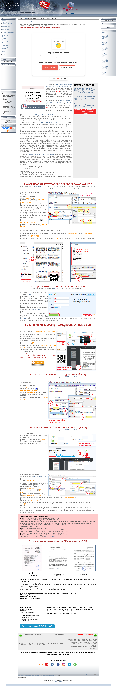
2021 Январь (104, 47)
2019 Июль (104, 32)
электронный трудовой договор (64, 674)
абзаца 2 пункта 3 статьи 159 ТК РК (41, 154)
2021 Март (104, 49)
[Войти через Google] (13, 128)
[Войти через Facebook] (8, 128)
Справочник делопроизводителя (8, 109)
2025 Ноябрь (104, 67)
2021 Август (104, 51)
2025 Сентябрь (105, 66)
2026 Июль (104, 73)
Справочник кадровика (6, 93)
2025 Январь (104, 63)
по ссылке (29, 294)
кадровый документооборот (88, 674)
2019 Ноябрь (104, 37)
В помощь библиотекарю (7, 100)
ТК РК (33, 675)
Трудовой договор (55, 674)
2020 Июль (104, 42)
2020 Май (104, 41)
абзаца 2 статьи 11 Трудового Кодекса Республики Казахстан (59, 102)
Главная (22, 12)
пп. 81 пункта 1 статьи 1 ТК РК (43, 115)
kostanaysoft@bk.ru (41, 600)
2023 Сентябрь (105, 60)
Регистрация (28, 12)
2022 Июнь (104, 55)
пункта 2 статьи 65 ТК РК (40, 130)
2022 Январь (104, 54)
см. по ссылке (50, 536)
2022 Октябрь (105, 57)
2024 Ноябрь (104, 62)
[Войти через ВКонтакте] (5, 128)
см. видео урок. (30, 240)
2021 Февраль (105, 48)
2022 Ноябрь (104, 59)
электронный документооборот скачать (24, 675)
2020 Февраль (105, 38)
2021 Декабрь (105, 53)
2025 (23, 18)
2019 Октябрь (105, 36)
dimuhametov (42, 674)
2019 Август (104, 33)
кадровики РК (49, 674)
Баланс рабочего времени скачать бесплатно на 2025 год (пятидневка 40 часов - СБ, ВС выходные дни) (84, 105)
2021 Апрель (104, 50)
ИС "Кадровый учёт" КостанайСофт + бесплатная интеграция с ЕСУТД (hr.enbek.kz (85, 98)
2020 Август (104, 43)
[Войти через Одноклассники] (8, 131)
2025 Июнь (104, 65)
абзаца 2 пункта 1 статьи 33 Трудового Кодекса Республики (59, 85)
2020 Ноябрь (104, 44)
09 (29, 18)
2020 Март (104, 39)
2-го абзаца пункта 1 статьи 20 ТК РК (51, 122)
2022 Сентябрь (105, 56)
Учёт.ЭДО (55, 327)
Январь (26, 18)
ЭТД (35, 675)
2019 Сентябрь (105, 35)
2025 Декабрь (105, 68)
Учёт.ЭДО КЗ (57, 288)
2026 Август (104, 74)
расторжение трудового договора (48, 675)
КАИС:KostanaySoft (70, 377)
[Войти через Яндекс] (11, 128)
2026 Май (104, 72)
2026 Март (104, 71)
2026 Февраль (105, 69)
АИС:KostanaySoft (36, 186)
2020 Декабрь (105, 45)
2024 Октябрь (105, 61)
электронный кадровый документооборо (76, 674)
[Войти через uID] (3, 128)
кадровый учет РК (39, 675)
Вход (33, 12)
